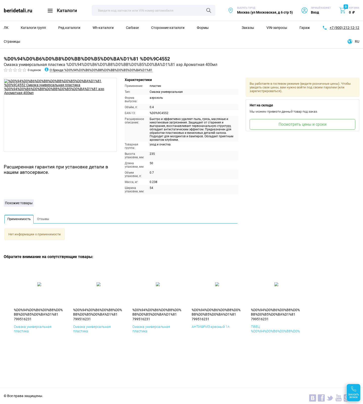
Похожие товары (19, 203)
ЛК (6, 28)
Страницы (12, 41)
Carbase (132, 28)
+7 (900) (344, 28)
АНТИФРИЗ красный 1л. (211, 327)
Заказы (248, 28)
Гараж (305, 28)
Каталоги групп (33, 28)
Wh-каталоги (103, 28)
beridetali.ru (18, 10)
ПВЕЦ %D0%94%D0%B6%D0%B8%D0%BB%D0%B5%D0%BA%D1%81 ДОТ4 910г (275, 333)
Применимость (19, 219)
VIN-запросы (276, 28)
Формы (203, 28)
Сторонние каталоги (167, 28)
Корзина (354, 8)
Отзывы (43, 219)
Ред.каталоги (69, 28)
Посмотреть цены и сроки (302, 124)
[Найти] (208, 11)
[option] (60, 115)
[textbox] (153, 10)
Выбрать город (260, 10)
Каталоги (67, 10)
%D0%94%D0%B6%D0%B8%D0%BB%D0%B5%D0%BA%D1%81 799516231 (38, 314)
